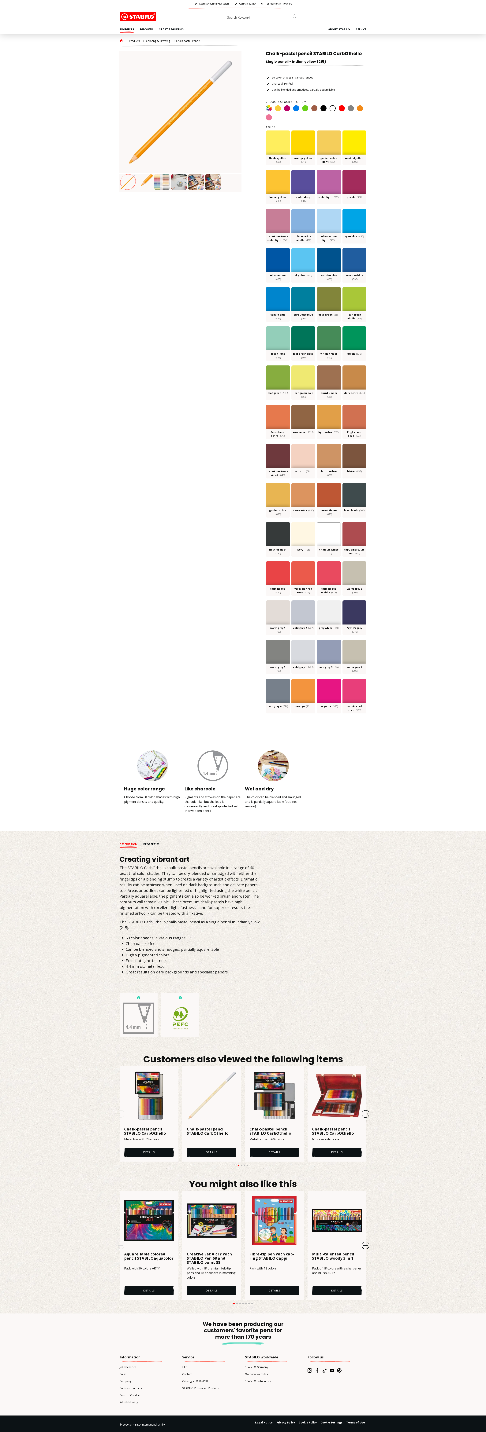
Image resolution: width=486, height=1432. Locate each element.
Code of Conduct (130, 1395)
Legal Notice (264, 1422)
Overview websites (256, 1374)
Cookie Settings (331, 1422)
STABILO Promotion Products (200, 1388)
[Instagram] (310, 1370)
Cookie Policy (308, 1422)
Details (149, 1152)
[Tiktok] (324, 1370)
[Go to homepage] (139, 16)
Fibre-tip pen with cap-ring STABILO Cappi (271, 1256)
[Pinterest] (339, 1370)
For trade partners (131, 1388)
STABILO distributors (258, 1381)
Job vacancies (128, 1367)
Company (125, 1381)
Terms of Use (355, 1422)
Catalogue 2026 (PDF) (195, 1381)
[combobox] (262, 18)
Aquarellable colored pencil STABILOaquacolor (149, 1256)
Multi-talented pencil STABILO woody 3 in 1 (333, 1256)
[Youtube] (332, 1370)
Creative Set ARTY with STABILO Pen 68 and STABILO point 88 (209, 1258)
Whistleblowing (129, 1402)
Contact (187, 1374)
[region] (180, 121)
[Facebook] (317, 1370)
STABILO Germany (256, 1367)
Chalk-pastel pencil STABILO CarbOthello (145, 1131)
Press (123, 1374)
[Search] (295, 16)
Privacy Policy (285, 1422)
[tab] (131, 844)
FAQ (185, 1367)
